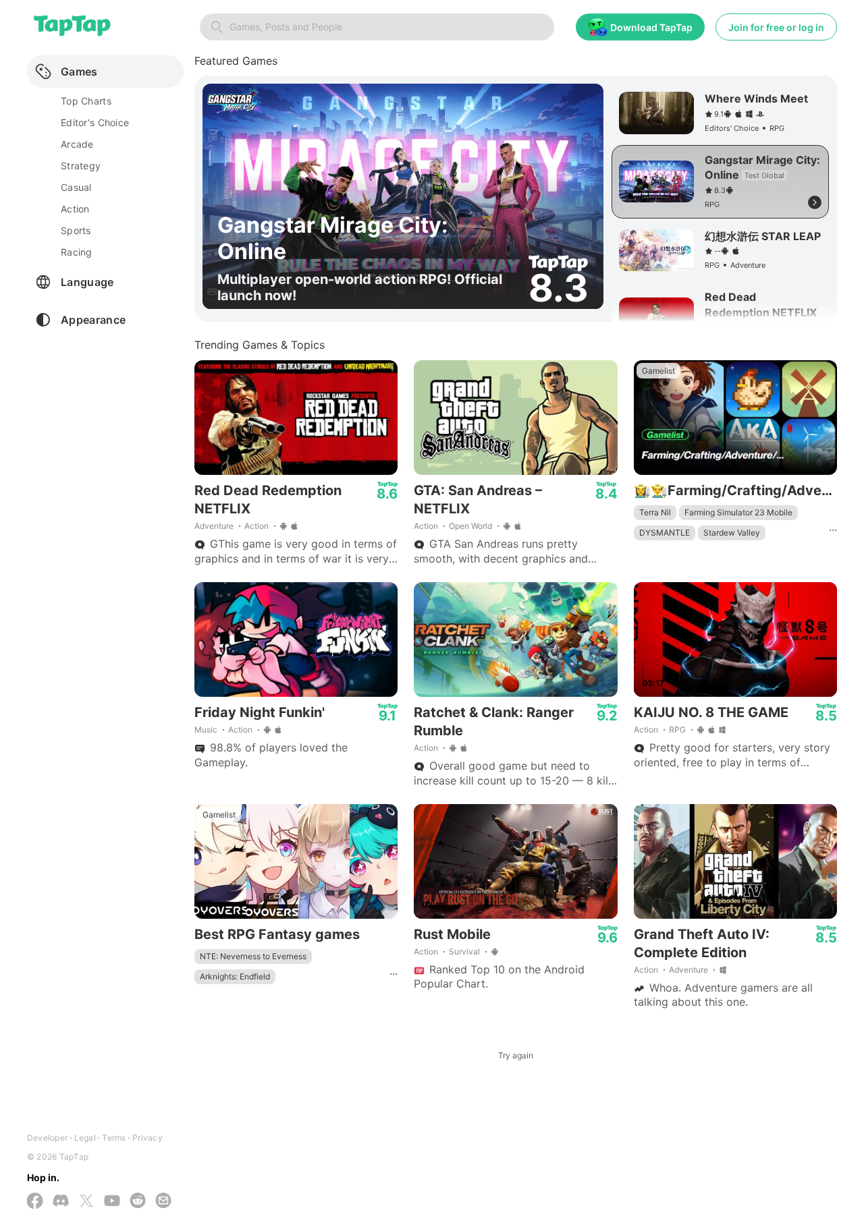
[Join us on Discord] (61, 1202)
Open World (470, 526)
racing (76, 252)
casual (76, 187)
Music (205, 729)
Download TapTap (651, 27)
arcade (77, 144)
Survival (464, 951)
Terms (114, 1138)
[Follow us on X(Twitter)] (86, 1202)
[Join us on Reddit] (138, 1202)
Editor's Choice (95, 122)
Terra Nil (655, 512)
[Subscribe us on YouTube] (112, 1202)
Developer (47, 1138)
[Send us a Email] (163, 1202)
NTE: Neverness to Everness (253, 956)
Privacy (147, 1138)
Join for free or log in (776, 27)
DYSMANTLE (664, 533)
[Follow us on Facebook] (35, 1202)
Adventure (214, 526)
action (75, 209)
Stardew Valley (731, 533)
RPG (677, 729)
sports (76, 230)
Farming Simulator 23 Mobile (738, 512)
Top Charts (86, 101)
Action (256, 526)
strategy (81, 165)
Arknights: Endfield (235, 976)
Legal (85, 1138)
